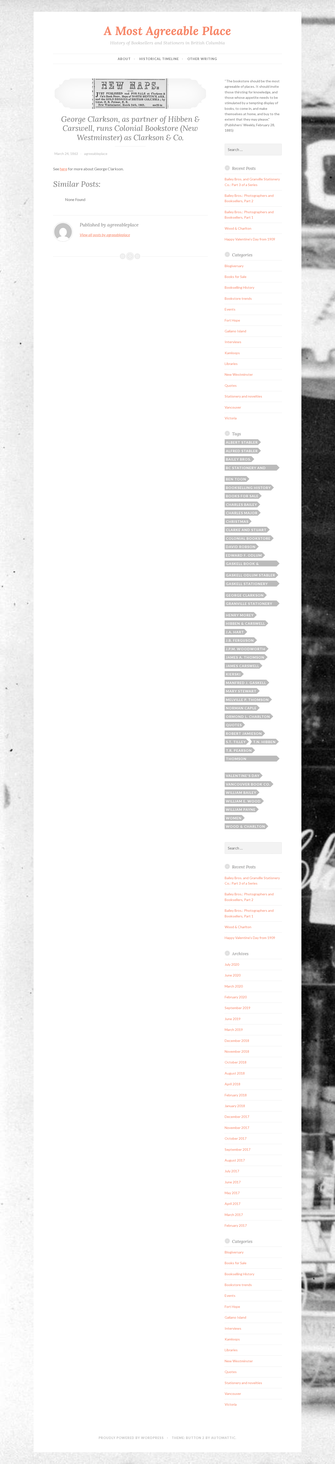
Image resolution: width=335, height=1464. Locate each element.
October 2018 (235, 1062)
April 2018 (232, 1084)
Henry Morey (240, 615)
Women (234, 818)
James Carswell (242, 666)
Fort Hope (232, 320)
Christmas (237, 521)
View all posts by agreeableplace (105, 234)
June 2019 (233, 1019)
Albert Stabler (242, 442)
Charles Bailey (241, 504)
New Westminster (239, 374)
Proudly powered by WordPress (131, 1438)
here (63, 168)
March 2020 (234, 986)
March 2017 (234, 1215)
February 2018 (236, 1095)
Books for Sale (235, 277)
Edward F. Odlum (244, 555)
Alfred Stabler (242, 451)
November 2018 (237, 1051)
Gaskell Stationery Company (247, 584)
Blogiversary (234, 266)
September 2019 (237, 1008)
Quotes (231, 385)
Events (230, 309)
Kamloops (232, 353)
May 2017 (232, 1193)
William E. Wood (243, 801)
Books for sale (242, 496)
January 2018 (235, 1106)
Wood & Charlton (238, 228)
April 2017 (232, 1203)
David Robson (241, 547)
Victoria (231, 418)
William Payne (241, 809)
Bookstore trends (238, 298)
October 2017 (235, 1138)
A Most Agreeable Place (167, 30)
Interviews (233, 342)
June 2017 (233, 1182)
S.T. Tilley (236, 742)
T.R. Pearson (239, 750)
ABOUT (124, 59)
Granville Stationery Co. (249, 603)
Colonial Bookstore (248, 538)
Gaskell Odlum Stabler (250, 575)
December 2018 (237, 1041)
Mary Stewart (241, 691)
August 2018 (235, 1073)
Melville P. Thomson (247, 700)
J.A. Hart (235, 632)
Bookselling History (239, 287)
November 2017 (237, 1128)
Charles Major (242, 513)
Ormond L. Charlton (248, 716)
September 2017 (237, 1149)
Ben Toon (236, 479)
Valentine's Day (242, 776)
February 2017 (236, 1225)
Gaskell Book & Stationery (242, 564)
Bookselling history (248, 488)
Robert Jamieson (244, 733)
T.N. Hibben (264, 742)
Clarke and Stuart (246, 530)
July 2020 (232, 964)
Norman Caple (241, 708)
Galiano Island (235, 331)
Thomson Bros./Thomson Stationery (242, 759)
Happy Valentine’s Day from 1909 (250, 239)
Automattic (223, 1438)
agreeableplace (95, 153)
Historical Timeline (159, 59)
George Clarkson (245, 595)
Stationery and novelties (243, 396)
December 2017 (237, 1116)
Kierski (233, 674)
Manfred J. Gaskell (246, 683)
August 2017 (235, 1160)
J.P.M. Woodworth (245, 649)
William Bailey (241, 792)
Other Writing (202, 59)
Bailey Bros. (238, 459)
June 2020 (233, 975)
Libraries (231, 364)
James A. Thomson (245, 657)
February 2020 (236, 997)
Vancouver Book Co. (248, 784)
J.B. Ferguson (240, 640)
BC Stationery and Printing (246, 468)
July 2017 (232, 1171)
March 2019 (234, 1029)
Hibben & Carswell (245, 623)
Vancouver (233, 407)
